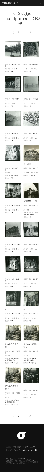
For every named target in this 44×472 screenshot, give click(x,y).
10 (30, 32)
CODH (8, 447)
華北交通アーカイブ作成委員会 (15, 458)
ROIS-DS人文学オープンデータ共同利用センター (21, 460)
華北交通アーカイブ (20, 447)
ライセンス (14, 464)
